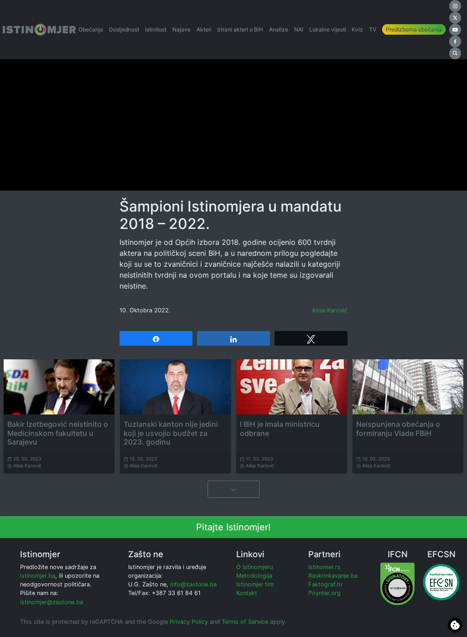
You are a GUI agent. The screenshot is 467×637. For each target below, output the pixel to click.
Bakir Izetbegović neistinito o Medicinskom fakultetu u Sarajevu (57, 432)
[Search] (455, 53)
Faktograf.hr (325, 584)
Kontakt (246, 593)
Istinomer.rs (324, 567)
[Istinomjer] (39, 29)
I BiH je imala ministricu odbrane (280, 428)
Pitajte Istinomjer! (233, 527)
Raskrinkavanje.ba (333, 575)
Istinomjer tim (255, 584)
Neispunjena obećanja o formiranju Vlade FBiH (398, 428)
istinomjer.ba (37, 575)
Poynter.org (324, 593)
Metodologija (254, 575)
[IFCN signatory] (397, 583)
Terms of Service (245, 621)
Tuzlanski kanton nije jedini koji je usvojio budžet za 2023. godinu (171, 432)
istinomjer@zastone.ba (51, 602)
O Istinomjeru (254, 567)
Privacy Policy (189, 621)
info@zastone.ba (193, 584)
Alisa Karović (330, 310)
